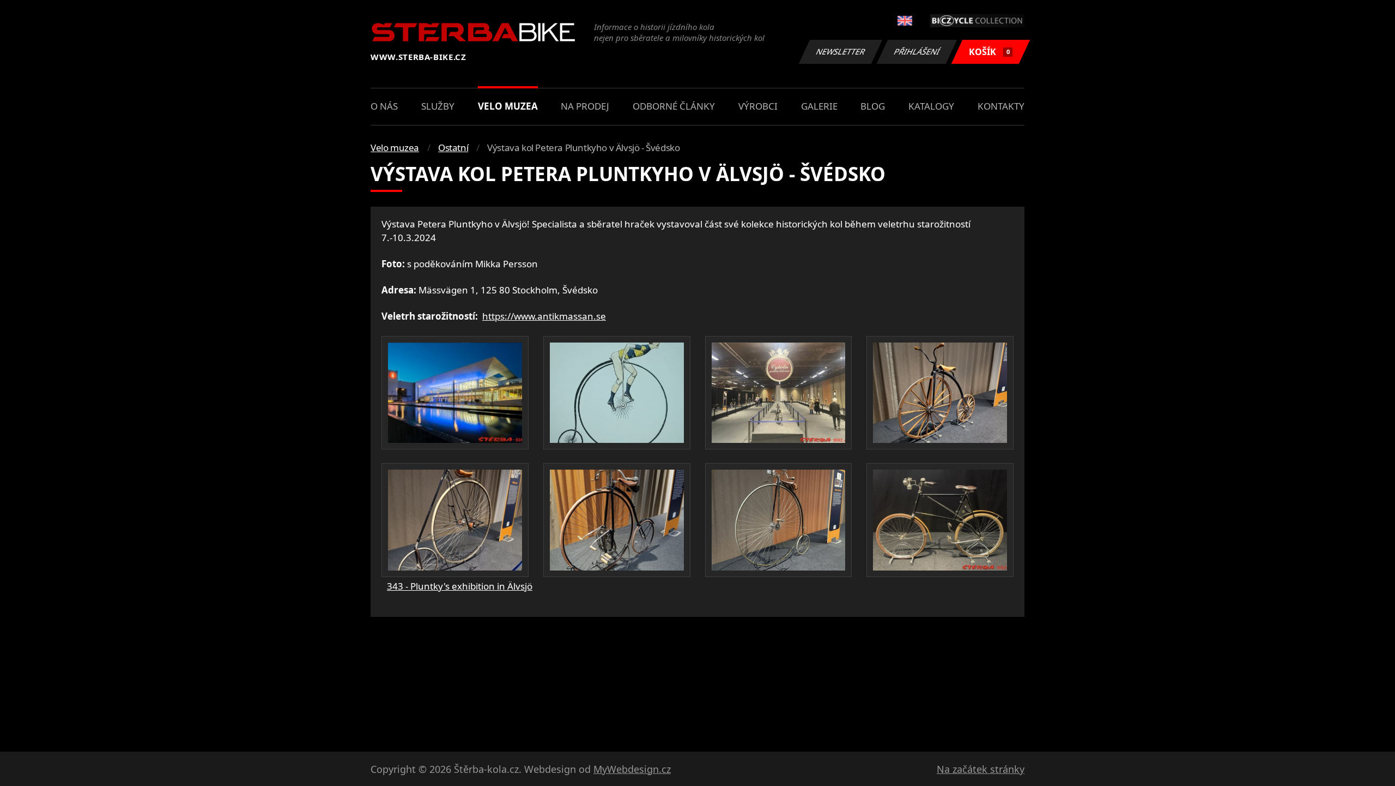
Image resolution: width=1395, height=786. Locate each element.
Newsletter (841, 51)
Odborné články (674, 106)
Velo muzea (508, 106)
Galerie (819, 106)
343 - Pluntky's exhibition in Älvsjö (459, 586)
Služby (437, 106)
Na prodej (585, 106)
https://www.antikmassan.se (544, 316)
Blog (872, 106)
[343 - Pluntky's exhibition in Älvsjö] (455, 393)
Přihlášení (917, 51)
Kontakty (1001, 106)
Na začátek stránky (980, 769)
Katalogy (931, 106)
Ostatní (453, 147)
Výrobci (758, 106)
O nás (384, 106)
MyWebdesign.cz (632, 769)
